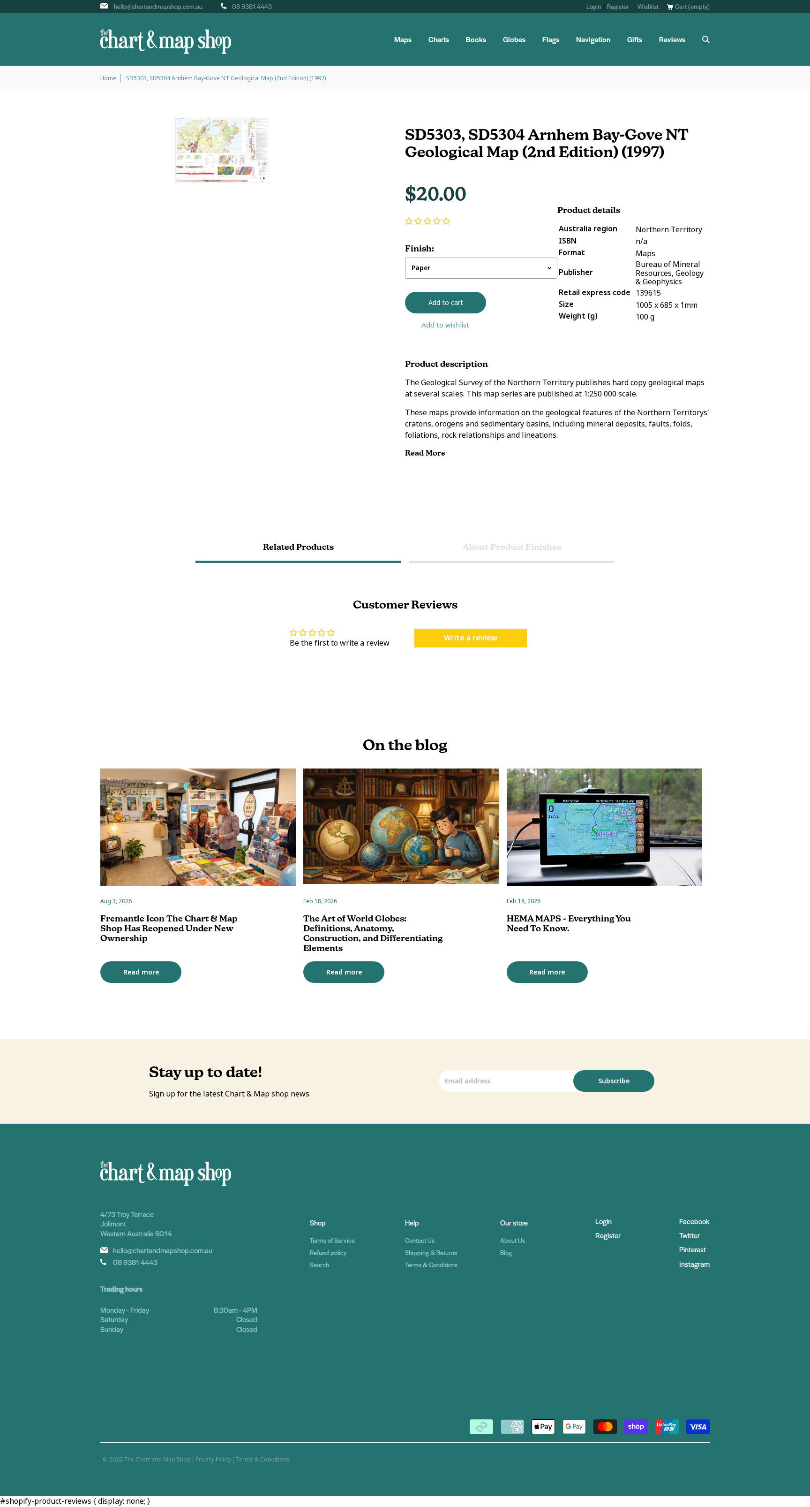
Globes (514, 39)
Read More (426, 453)
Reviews (672, 39)
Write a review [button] (470, 637)
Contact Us (420, 1240)
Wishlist (648, 6)
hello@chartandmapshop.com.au (158, 6)
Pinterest (692, 1249)
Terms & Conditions (431, 1264)
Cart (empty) (692, 6)
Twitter (689, 1235)
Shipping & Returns (431, 1252)
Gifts (634, 39)
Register (618, 6)
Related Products (298, 547)
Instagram (694, 1264)
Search (319, 1264)
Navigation (593, 39)
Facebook (694, 1221)
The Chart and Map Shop (157, 1459)
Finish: (419, 248)
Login (593, 6)
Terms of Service (332, 1240)
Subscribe (614, 1081)
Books (476, 39)
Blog (506, 1252)
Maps (403, 39)
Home (108, 78)
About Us (512, 1240)
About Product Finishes (512, 547)
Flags (550, 39)
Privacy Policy (213, 1459)
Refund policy (328, 1252)
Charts (438, 39)
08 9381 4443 (252, 6)
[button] (427, 221)
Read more (141, 972)
